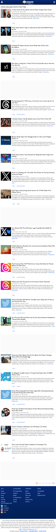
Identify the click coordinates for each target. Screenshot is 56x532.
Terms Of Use (42, 531)
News (14, 23)
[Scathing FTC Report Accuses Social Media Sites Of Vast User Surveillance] (6, 49)
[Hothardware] (28, 2)
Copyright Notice (33, 531)
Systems (15, 493)
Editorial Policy (41, 495)
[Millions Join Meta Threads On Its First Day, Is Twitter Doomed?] (6, 285)
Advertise (27, 493)
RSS (5, 512)
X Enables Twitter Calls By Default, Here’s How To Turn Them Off (31, 119)
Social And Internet (21, 114)
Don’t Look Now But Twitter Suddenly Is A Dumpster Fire (29, 444)
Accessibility (40, 491)
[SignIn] (3, 2)
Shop (38, 493)
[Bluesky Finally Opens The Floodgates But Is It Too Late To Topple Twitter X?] (6, 140)
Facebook (6, 508)
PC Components (17, 491)
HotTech (27, 501)
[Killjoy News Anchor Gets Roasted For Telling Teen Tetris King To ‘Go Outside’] (6, 158)
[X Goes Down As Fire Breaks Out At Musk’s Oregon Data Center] (6, 13)
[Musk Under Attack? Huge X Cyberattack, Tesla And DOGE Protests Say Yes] (6, 31)
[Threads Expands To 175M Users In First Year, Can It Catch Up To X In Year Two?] (6, 104)
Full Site (3, 499)
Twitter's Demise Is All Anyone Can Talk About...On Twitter (29, 427)
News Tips (28, 495)
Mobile (15, 495)
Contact (27, 497)
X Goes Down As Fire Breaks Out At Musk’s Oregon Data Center (32, 10)
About (26, 491)
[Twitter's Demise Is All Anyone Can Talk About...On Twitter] (6, 430)
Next (53, 483)
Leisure (15, 499)
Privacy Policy (29, 499)
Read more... (36, 18)
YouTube (6, 510)
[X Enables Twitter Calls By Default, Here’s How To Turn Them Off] (6, 122)
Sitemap (3, 501)
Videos (18, 203)
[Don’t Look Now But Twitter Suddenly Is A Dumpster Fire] (6, 448)
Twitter (5, 506)
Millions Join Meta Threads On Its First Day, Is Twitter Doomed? (31, 282)
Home (2, 491)
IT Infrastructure (17, 497)
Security (18, 386)
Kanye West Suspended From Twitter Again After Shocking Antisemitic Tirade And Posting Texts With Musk (33, 391)
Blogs (2, 497)
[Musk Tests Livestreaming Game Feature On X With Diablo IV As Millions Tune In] (6, 194)
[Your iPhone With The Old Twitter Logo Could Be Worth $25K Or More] (6, 231)
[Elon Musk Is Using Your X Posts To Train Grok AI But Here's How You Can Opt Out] (6, 67)
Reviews (3, 493)
